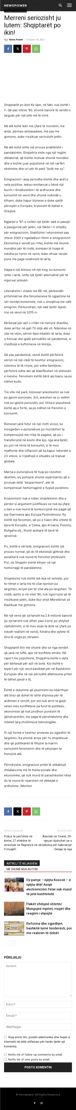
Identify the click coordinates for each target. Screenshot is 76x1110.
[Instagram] (41, 1103)
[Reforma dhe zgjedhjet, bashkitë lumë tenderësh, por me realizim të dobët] (14, 928)
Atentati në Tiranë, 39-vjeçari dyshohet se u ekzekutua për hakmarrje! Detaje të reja (55, 843)
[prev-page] (6, 943)
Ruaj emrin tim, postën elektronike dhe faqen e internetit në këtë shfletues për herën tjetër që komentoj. (37, 1041)
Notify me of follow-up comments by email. (35, 1054)
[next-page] (13, 943)
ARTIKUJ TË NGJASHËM (21, 863)
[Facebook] (8, 49)
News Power (16, 39)
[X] (17, 49)
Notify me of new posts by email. (29, 1059)
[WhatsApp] (36, 49)
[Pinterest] (27, 49)
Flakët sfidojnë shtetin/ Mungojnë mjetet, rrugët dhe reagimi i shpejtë (48, 908)
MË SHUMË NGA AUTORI (22, 869)
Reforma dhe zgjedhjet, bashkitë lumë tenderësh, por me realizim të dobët (49, 928)
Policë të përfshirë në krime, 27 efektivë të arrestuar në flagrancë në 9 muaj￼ (20, 843)
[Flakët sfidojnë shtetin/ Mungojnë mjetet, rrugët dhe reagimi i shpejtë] (14, 909)
